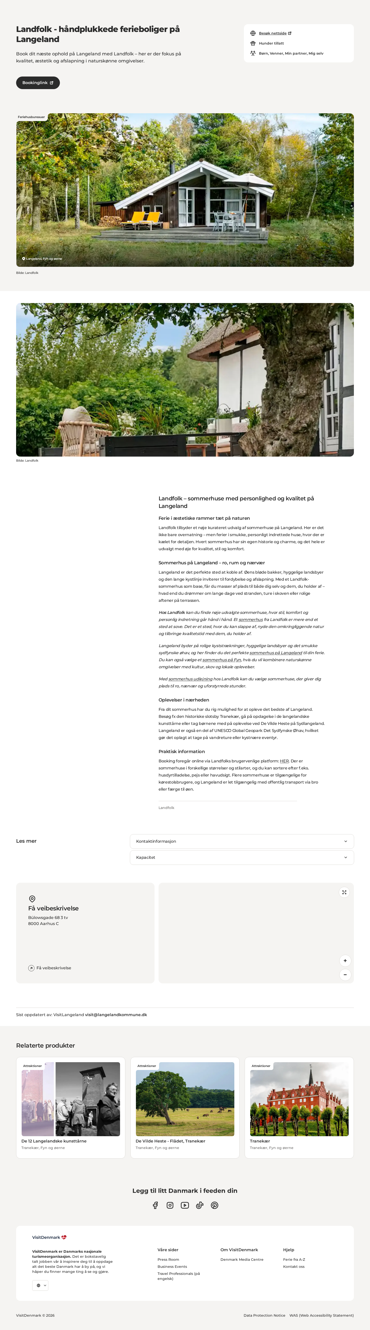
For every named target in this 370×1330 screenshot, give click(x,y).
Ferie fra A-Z (294, 1259)
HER (284, 761)
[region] (256, 933)
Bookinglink (35, 82)
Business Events (172, 1266)
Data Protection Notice (264, 1315)
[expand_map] (344, 892)
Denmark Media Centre (242, 1259)
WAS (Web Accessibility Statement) (321, 1315)
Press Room (168, 1259)
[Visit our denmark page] (155, 1205)
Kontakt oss (294, 1266)
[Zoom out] (345, 975)
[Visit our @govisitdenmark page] (199, 1205)
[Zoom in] (345, 961)
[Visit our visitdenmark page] (184, 1205)
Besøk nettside (273, 33)
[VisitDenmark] (49, 1237)
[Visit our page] (170, 1205)
